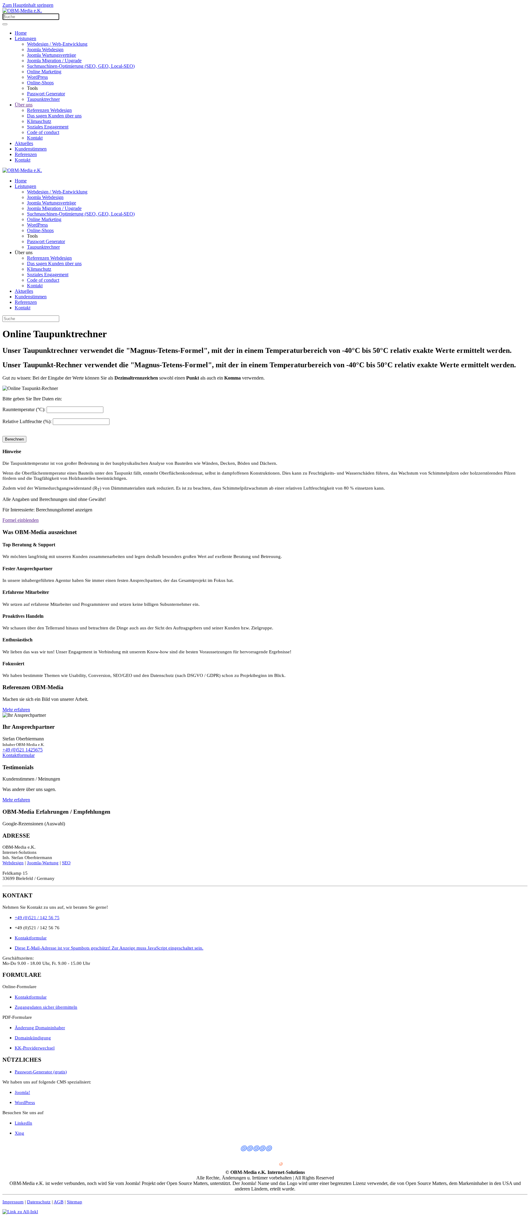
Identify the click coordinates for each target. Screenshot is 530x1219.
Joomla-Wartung (43, 862)
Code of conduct (43, 132)
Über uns (24, 104)
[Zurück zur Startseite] (22, 10)
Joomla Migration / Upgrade (54, 60)
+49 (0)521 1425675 (22, 749)
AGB (58, 1201)
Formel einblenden (20, 520)
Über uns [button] (24, 252)
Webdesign (13, 862)
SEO (66, 862)
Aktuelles (24, 143)
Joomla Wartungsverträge (51, 55)
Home (21, 33)
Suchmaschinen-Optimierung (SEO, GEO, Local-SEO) (81, 66)
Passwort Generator (46, 93)
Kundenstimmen (31, 148)
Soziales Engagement (47, 126)
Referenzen (26, 154)
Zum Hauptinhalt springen (27, 5)
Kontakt (35, 137)
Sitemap (74, 1201)
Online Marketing (44, 71)
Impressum (13, 1201)
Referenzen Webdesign (49, 110)
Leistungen (25, 38)
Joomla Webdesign (45, 49)
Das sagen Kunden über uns (54, 115)
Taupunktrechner (43, 99)
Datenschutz (39, 1201)
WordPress (37, 77)
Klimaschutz (39, 121)
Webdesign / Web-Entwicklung (57, 44)
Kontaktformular (18, 755)
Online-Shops (40, 82)
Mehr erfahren (16, 709)
